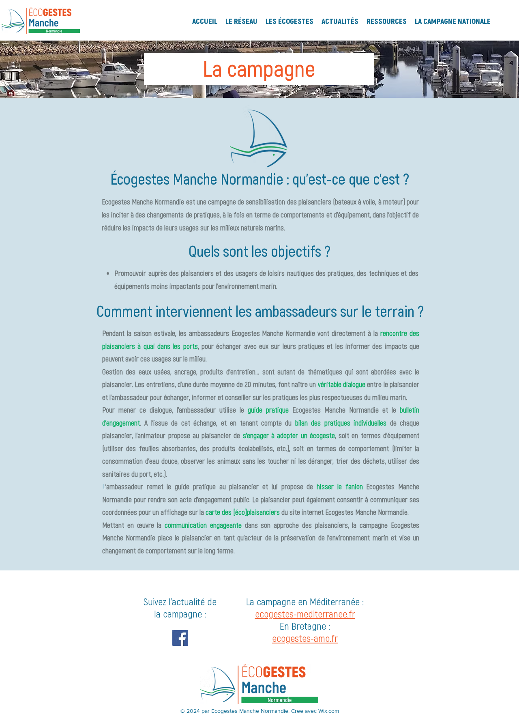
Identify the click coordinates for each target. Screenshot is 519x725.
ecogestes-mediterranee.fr (305, 614)
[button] (241, 20)
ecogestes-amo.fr (305, 638)
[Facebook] (180, 638)
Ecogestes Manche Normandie (335, 409)
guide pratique (268, 409)
